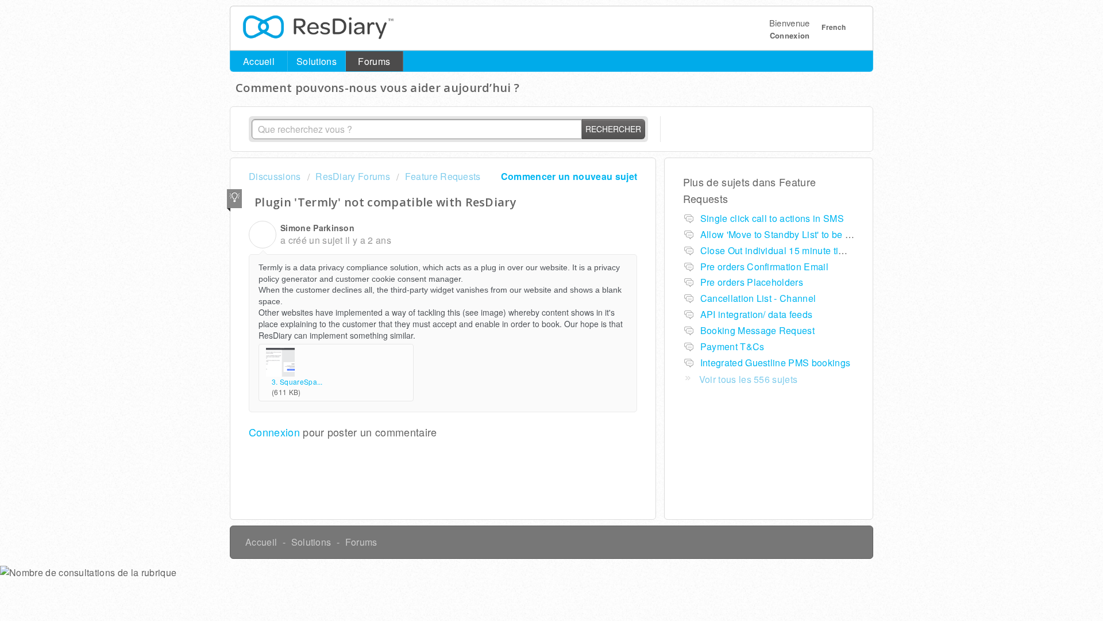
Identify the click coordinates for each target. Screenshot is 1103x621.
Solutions (316, 61)
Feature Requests (442, 176)
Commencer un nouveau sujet (569, 176)
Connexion (274, 431)
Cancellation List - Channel (758, 298)
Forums (374, 61)
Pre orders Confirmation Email (764, 266)
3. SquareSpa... (297, 381)
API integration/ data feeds (756, 314)
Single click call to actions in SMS (772, 218)
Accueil (259, 61)
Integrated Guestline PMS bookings (775, 362)
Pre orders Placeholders (751, 282)
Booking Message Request (757, 330)
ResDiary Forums (352, 176)
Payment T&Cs (732, 346)
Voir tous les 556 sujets (748, 379)
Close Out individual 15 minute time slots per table (806, 250)
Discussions (275, 176)
